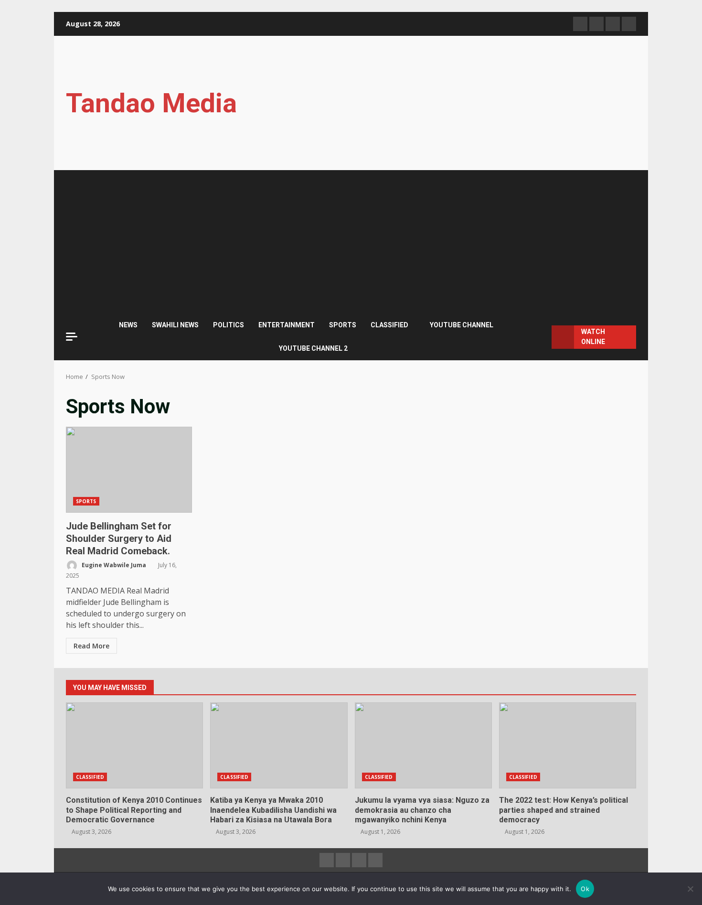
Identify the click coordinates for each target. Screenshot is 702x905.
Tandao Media (151, 103)
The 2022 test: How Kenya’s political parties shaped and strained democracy (567, 745)
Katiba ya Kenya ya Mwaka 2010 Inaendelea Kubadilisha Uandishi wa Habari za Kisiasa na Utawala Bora (278, 745)
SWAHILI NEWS (175, 325)
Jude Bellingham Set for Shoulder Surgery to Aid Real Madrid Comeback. (129, 470)
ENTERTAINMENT (286, 325)
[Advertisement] (351, 242)
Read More (91, 645)
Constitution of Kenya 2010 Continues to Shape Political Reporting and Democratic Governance (134, 745)
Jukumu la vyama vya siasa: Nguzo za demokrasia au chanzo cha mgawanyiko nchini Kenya (423, 745)
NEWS (128, 325)
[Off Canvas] (71, 337)
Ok (585, 889)
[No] (690, 889)
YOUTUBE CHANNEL (461, 325)
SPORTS (342, 325)
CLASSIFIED (389, 325)
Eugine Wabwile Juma (113, 565)
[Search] (539, 337)
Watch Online (593, 336)
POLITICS (228, 325)
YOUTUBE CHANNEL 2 (313, 348)
